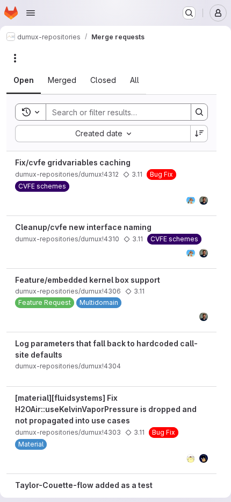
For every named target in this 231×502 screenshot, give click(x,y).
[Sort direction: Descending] (199, 133)
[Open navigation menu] (30, 13)
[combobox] (102, 133)
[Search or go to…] (189, 12)
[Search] (199, 112)
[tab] (23, 80)
